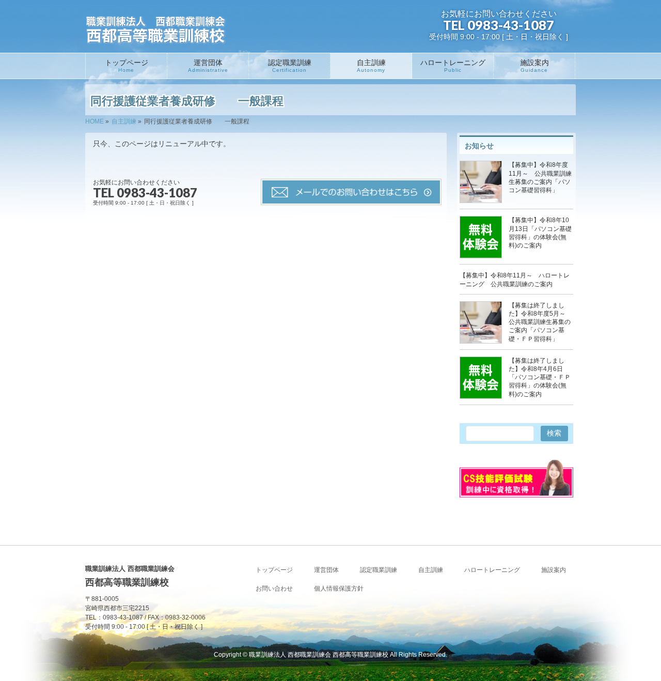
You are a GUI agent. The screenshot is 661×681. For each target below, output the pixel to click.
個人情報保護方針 (339, 588)
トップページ (274, 570)
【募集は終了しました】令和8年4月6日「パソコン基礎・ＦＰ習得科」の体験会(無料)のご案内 (540, 377)
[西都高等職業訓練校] (156, 31)
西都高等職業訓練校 (318, 654)
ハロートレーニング (492, 570)
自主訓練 (430, 570)
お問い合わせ (274, 588)
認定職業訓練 (378, 570)
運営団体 (326, 570)
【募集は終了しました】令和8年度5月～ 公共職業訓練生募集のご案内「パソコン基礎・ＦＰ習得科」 (540, 322)
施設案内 (553, 570)
